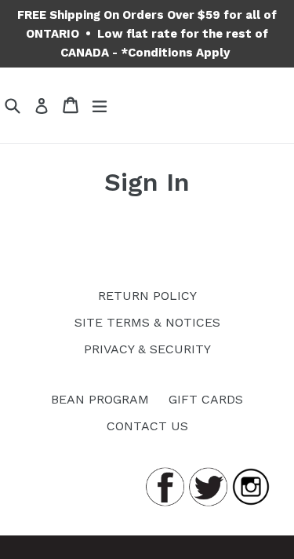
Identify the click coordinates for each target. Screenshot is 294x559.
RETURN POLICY (147, 295)
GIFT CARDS (206, 399)
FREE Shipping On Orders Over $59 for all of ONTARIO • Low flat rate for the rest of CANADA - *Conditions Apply (147, 34)
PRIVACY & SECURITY (147, 349)
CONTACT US (147, 425)
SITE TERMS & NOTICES (147, 322)
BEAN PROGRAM (100, 399)
